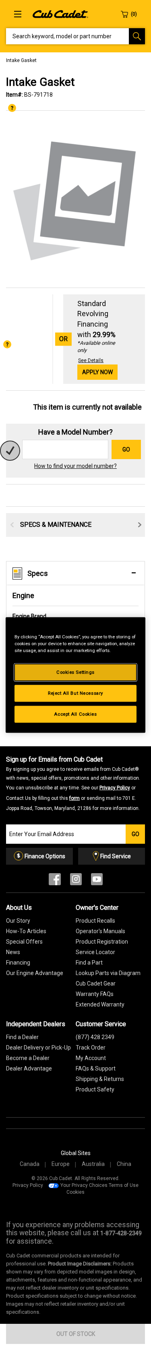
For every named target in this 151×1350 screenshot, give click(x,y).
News (13, 952)
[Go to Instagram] (76, 881)
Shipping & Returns (100, 1079)
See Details (90, 360)
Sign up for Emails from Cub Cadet (73, 783)
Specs (37, 573)
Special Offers (24, 941)
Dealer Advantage (29, 1068)
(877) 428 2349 (95, 1037)
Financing (18, 962)
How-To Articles (26, 931)
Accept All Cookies (75, 714)
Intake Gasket (21, 60)
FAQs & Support (96, 1068)
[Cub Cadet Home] (60, 13)
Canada (29, 1164)
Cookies (75, 1192)
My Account (91, 1058)
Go (126, 449)
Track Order (90, 1047)
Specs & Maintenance (55, 524)
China (124, 1164)
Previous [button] (12, 524)
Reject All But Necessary (75, 693)
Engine (23, 595)
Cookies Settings (75, 672)
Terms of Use (124, 1185)
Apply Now (97, 372)
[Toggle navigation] (18, 14)
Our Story (18, 920)
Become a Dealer (28, 1058)
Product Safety (95, 1089)
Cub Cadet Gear (96, 983)
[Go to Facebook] (55, 881)
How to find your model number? (75, 466)
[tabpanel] (75, 199)
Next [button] (139, 524)
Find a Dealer (22, 1037)
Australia (93, 1164)
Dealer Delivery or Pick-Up (38, 1047)
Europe (61, 1164)
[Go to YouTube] (97, 881)
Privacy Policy (114, 788)
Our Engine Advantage (34, 973)
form (74, 798)
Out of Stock (75, 1334)
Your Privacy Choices (84, 1185)
